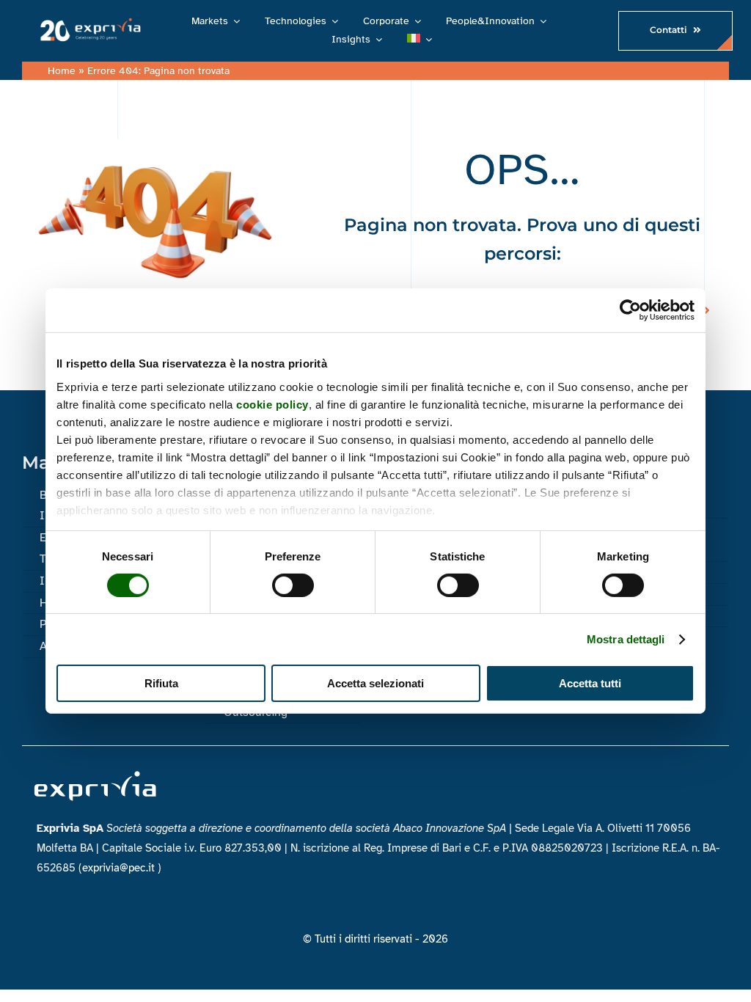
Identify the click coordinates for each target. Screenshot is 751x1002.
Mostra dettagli (626, 639)
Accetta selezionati (375, 683)
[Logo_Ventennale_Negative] (88, 21)
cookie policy (272, 404)
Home (62, 71)
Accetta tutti (590, 683)
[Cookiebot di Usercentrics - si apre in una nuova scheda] (630, 310)
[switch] (293, 585)
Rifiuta (161, 683)
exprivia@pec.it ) (121, 867)
